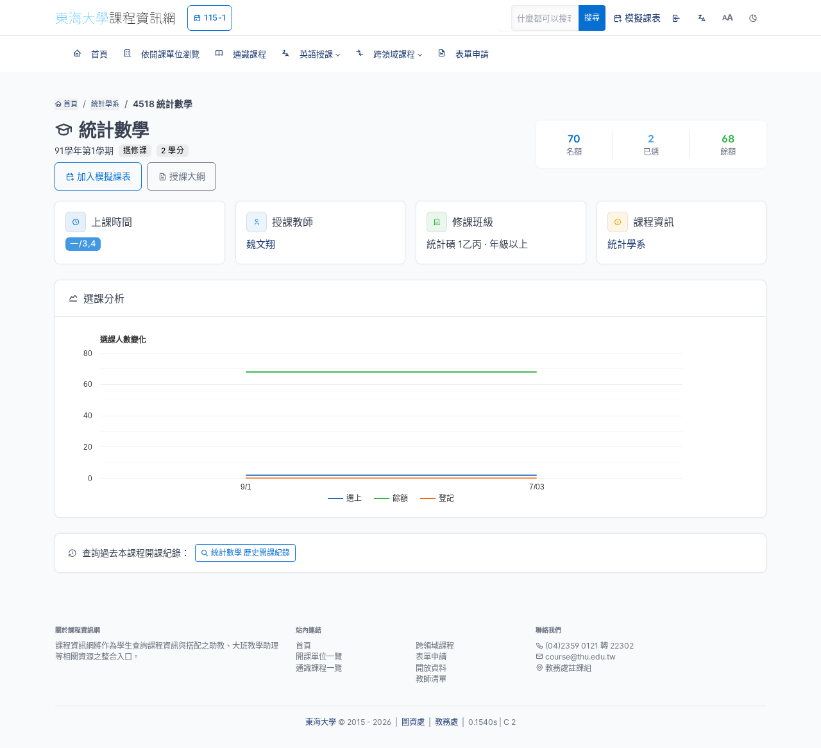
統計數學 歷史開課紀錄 (250, 552)
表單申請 (431, 656)
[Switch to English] (702, 18)
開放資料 (431, 668)
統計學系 (105, 103)
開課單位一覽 (319, 656)
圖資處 (413, 722)
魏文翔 (260, 244)
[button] (311, 54)
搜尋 (592, 17)
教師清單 (431, 679)
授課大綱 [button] (187, 176)
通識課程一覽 (319, 668)
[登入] (676, 18)
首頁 (70, 103)
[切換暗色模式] (753, 18)
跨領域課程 (435, 645)
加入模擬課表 (104, 176)
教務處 (446, 722)
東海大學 (320, 722)
